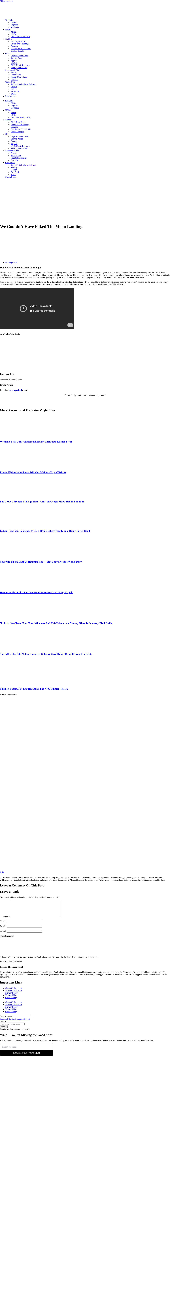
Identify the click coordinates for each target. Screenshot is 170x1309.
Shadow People (17, 51)
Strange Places (17, 58)
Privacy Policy (11, 993)
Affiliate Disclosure (13, 990)
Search (3, 1016)
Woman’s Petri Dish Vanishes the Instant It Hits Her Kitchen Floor (36, 441)
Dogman (14, 25)
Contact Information (13, 988)
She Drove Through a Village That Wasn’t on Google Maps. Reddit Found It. (42, 501)
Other (7, 53)
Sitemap (14, 87)
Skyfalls (14, 63)
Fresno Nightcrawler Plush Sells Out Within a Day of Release (33, 472)
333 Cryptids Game (19, 67)
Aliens (13, 32)
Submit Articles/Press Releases (23, 84)
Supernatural (16, 75)
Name (3, 921)
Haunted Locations (19, 77)
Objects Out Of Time (19, 56)
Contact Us (10, 82)
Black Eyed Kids (18, 41)
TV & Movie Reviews (20, 65)
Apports (14, 60)
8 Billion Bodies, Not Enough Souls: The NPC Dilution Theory (34, 688)
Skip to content (6, 1)
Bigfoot (14, 22)
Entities (8, 39)
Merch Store (10, 96)
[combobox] (12, 1024)
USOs (13, 34)
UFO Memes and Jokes (20, 36)
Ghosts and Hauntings (20, 44)
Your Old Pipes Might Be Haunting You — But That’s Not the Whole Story (41, 561)
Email (13, 94)
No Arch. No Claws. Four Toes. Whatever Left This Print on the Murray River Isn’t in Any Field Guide (56, 623)
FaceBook (15, 91)
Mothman (15, 27)
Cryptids (8, 20)
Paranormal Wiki (12, 70)
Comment (5, 916)
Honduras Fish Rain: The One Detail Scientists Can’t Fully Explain (36, 592)
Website (3, 931)
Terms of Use (11, 995)
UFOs (7, 29)
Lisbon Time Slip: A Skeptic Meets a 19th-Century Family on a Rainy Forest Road (45, 530)
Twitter (14, 89)
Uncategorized (11, 262)
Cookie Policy (11, 997)
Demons (14, 46)
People (13, 72)
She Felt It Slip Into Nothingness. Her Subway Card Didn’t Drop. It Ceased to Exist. (46, 654)
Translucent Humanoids (21, 48)
